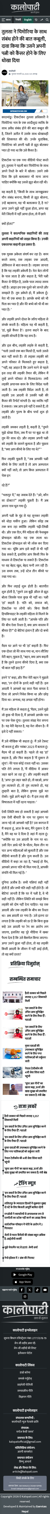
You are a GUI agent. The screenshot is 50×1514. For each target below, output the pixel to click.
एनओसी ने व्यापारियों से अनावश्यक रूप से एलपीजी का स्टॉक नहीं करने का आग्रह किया (25, 1216)
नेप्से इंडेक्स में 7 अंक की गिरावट (19, 1258)
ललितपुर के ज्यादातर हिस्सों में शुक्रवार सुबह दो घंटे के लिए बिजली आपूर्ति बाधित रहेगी (25, 1205)
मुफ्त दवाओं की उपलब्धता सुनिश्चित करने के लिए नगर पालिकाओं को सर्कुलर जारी (35, 1053)
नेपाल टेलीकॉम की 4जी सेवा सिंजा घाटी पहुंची (34, 1072)
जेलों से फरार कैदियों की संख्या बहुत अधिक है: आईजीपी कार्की (24, 1237)
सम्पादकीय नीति (25, 1390)
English (28, 20)
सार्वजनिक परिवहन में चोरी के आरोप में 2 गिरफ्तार (23, 1226)
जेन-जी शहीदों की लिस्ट (25, 1348)
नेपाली (18, 20)
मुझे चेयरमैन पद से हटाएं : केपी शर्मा (21, 1247)
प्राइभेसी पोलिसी (25, 1384)
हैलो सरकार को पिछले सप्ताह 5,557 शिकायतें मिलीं (36, 997)
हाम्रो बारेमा (25, 1372)
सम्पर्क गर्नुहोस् (25, 1378)
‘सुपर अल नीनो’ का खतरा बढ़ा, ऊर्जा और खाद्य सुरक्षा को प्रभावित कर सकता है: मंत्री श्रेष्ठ (36, 1089)
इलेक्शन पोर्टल (25, 1353)
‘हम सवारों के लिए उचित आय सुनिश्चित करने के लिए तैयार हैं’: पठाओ (35, 1014)
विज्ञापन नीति (25, 1397)
